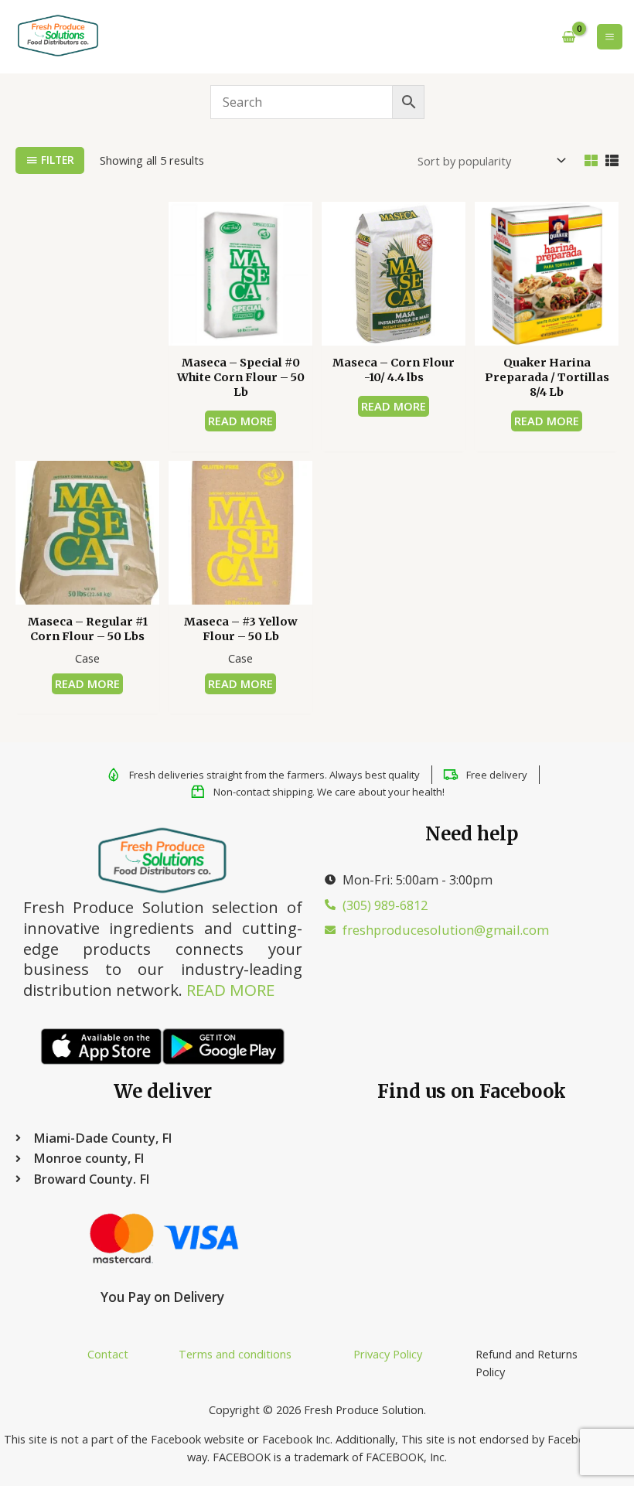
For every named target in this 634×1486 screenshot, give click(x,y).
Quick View (240, 331)
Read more (240, 420)
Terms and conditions (235, 1354)
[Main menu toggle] (609, 36)
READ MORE (230, 989)
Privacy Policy (387, 1354)
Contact (107, 1354)
